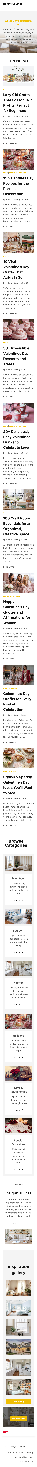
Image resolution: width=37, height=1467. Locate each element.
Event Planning (10, 688)
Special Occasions (17, 173)
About (11, 1452)
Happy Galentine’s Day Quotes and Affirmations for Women (16, 612)
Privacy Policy (26, 1461)
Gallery (30, 1452)
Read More (10, 143)
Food (5, 173)
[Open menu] (35, 3)
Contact (20, 1452)
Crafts (6, 89)
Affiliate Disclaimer (24, 1457)
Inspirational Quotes (12, 596)
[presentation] (18, 76)
